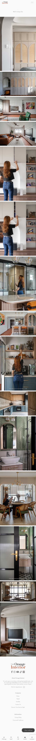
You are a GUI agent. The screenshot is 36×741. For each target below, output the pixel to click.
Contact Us (18, 704)
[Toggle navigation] (32, 2)
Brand (18, 699)
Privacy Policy (18, 717)
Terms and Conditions (18, 720)
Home (18, 696)
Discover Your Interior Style (18, 707)
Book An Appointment (16, 687)
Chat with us (28, 730)
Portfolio (18, 701)
